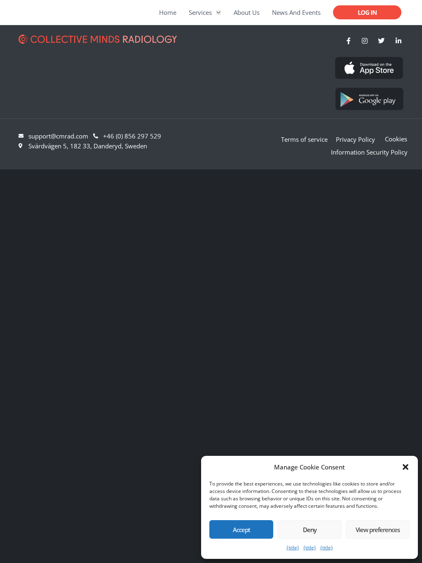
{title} (292, 547)
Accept (241, 529)
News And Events (296, 12)
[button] (405, 467)
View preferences (378, 529)
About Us (247, 12)
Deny (309, 529)
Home (167, 12)
